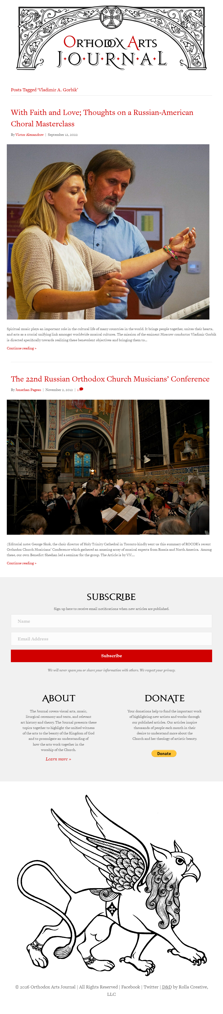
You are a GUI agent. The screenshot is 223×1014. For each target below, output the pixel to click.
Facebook (130, 987)
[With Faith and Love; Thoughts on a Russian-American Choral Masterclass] (108, 231)
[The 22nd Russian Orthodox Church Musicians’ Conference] (108, 466)
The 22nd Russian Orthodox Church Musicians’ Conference (110, 378)
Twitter (151, 987)
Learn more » (58, 759)
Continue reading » (21, 348)
